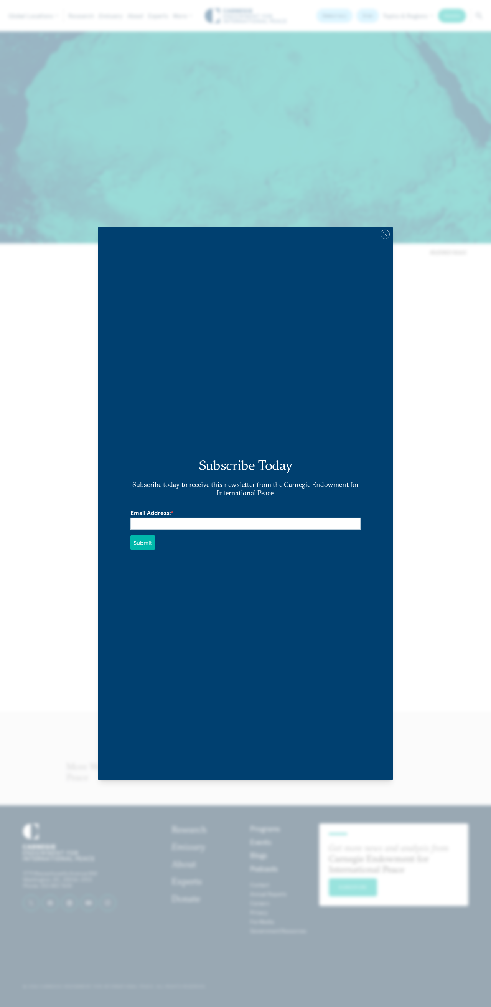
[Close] (385, 234)
